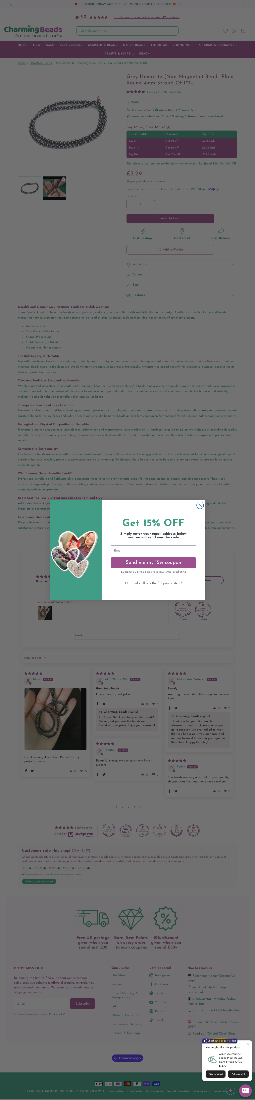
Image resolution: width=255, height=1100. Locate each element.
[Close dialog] (200, 505)
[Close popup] (248, 1044)
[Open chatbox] (245, 1090)
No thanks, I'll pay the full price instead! (153, 583)
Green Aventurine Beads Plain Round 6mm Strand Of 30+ (231, 1057)
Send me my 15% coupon (153, 562)
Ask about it (238, 1074)
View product (215, 1074)
